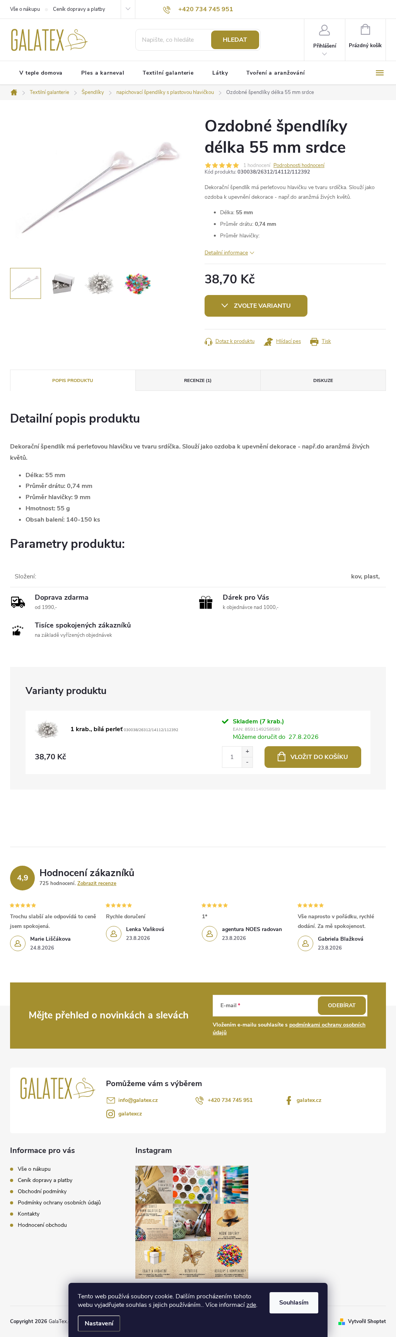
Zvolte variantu (262, 306)
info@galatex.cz (138, 1100)
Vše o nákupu (25, 9)
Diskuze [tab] (323, 380)
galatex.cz (309, 1100)
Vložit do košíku (319, 757)
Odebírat (342, 1005)
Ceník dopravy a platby (79, 9)
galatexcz (130, 1113)
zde (251, 1305)
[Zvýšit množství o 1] (247, 752)
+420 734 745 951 (230, 1100)
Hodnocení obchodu (42, 1225)
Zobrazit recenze (96, 883)
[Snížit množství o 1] (247, 762)
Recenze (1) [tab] (198, 380)
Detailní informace (226, 252)
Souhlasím (294, 1302)
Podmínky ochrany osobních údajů (59, 1202)
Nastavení (99, 1323)
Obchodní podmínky (42, 1191)
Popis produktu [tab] (72, 380)
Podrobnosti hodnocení (298, 165)
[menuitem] (41, 73)
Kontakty (28, 1214)
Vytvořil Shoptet (367, 1321)
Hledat (235, 40)
